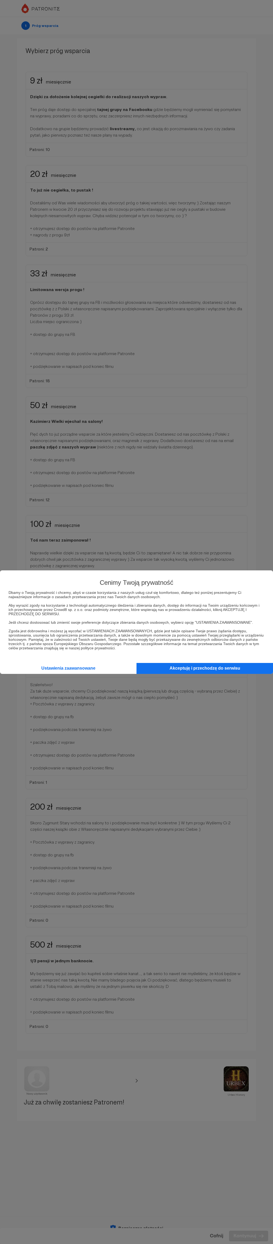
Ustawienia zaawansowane (68, 668)
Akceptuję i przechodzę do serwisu (205, 668)
